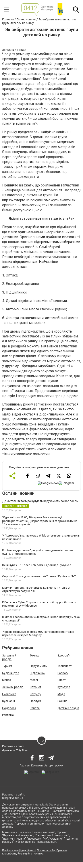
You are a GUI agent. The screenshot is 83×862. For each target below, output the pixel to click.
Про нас (25, 765)
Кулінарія (8, 701)
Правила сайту (46, 850)
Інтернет (35, 687)
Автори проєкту (54, 765)
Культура (64, 687)
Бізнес (6, 680)
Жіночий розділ (12, 687)
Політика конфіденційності (19, 850)
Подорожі (9, 708)
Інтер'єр (35, 694)
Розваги (63, 673)
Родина (62, 701)
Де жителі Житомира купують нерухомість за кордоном (40, 501)
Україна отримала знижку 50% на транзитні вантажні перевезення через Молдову (38, 633)
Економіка (9, 694)
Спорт (62, 680)
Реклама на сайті (13, 746)
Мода (61, 694)
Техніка (34, 655)
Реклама (8, 715)
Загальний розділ (9, 657)
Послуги (35, 701)
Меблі (34, 680)
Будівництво (10, 673)
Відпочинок (37, 673)
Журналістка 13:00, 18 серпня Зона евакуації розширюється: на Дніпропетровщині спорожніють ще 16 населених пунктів (39, 521)
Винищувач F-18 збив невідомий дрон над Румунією (36, 565)
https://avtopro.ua (15, 200)
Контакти (37, 765)
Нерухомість (38, 666)
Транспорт (65, 666)
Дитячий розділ (68, 708)
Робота (35, 708)
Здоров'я (64, 655)
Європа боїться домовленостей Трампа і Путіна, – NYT (39, 576)
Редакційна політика (30, 853)
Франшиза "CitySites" (15, 750)
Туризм (7, 666)
